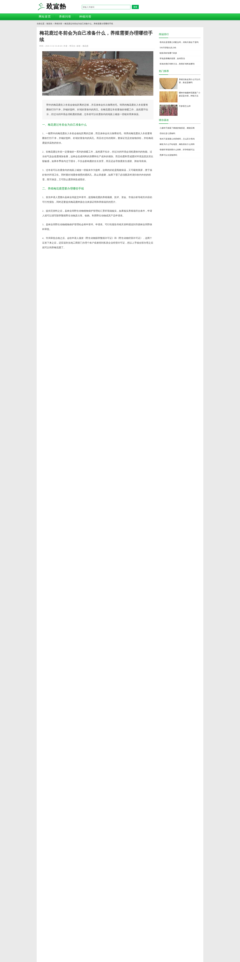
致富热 (59, 6)
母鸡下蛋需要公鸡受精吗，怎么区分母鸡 (177, 139)
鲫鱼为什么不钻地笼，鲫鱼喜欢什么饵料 (177, 144)
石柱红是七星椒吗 (167, 133)
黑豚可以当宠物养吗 (168, 155)
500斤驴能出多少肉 (168, 48)
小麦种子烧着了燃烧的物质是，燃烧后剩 (177, 128)
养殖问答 (65, 16)
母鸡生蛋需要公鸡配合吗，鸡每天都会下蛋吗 (179, 42)
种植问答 (85, 16)
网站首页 (45, 16)
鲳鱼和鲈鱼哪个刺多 (168, 53)
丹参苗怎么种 (185, 106)
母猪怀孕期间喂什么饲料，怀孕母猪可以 (177, 150)
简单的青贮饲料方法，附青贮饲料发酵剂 (177, 64)
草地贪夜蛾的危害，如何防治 (172, 58)
